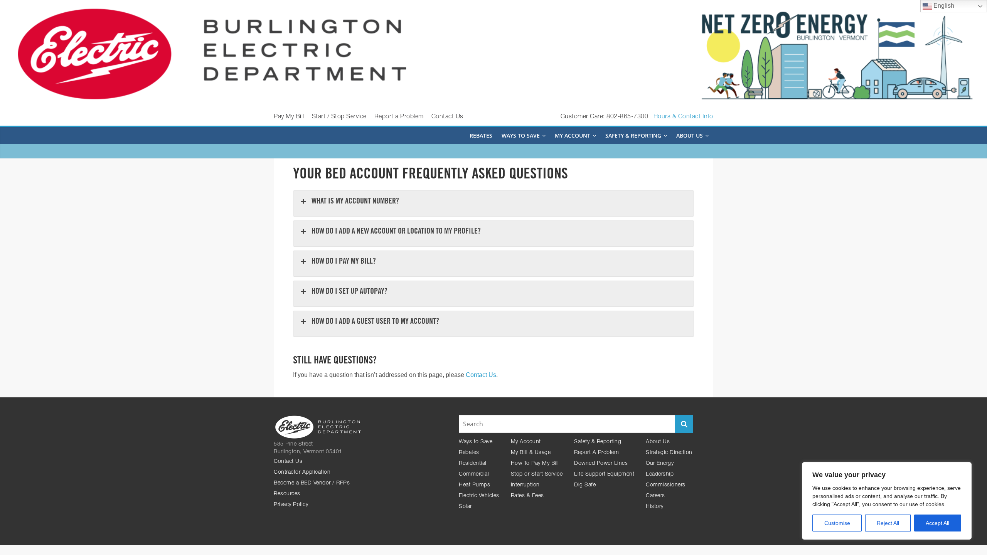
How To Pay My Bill (535, 463)
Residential (473, 463)
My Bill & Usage (531, 453)
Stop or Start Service (537, 474)
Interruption (525, 485)
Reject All (888, 523)
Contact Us (447, 117)
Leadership (660, 474)
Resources (287, 494)
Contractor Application (302, 472)
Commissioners (666, 485)
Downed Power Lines (601, 463)
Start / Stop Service (339, 117)
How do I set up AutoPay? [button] (349, 292)
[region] (887, 501)
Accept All (937, 523)
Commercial (474, 474)
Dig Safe (585, 485)
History (655, 507)
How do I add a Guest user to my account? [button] (375, 322)
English (943, 5)
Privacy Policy (291, 505)
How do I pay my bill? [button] (344, 262)
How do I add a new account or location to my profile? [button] (396, 232)
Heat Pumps (474, 485)
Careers (655, 496)
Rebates (481, 135)
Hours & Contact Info (683, 117)
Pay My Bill (289, 117)
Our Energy (660, 463)
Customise (837, 523)
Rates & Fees (527, 496)
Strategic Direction (669, 453)
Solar (465, 507)
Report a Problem (399, 117)
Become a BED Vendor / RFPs (312, 483)
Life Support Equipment (604, 474)
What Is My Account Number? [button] (355, 202)
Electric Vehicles (479, 496)
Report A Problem (596, 453)
